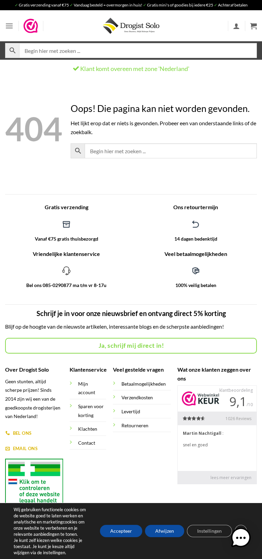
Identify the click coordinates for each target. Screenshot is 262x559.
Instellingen (209, 531)
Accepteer (121, 531)
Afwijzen (164, 531)
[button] (9, 25)
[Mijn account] (236, 25)
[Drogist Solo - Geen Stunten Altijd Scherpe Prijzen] (131, 26)
